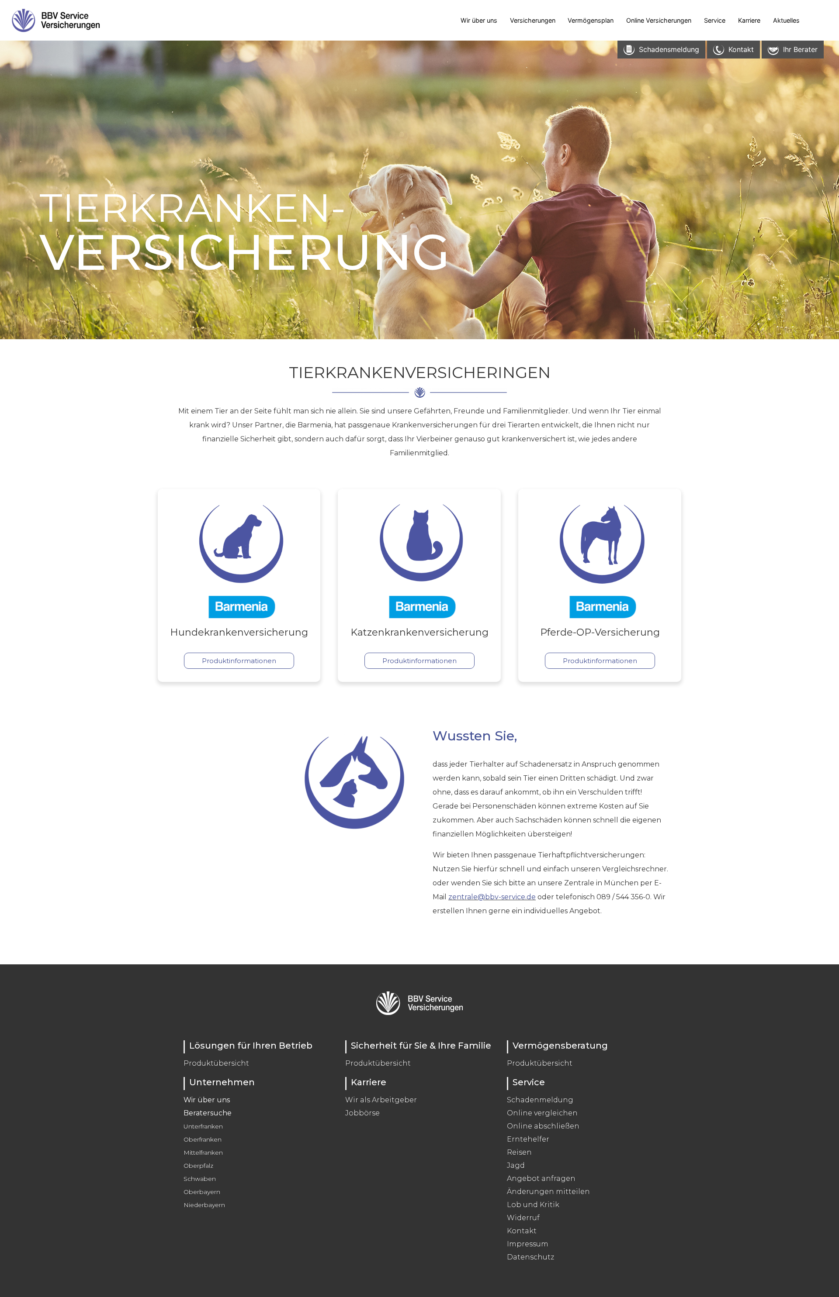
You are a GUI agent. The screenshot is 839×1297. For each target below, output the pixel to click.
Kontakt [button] (741, 49)
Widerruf (523, 1218)
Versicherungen (532, 20)
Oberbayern (202, 1192)
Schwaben (200, 1179)
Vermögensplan (591, 20)
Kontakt (522, 1231)
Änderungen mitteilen (548, 1191)
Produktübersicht (216, 1063)
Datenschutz (530, 1257)
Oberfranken (203, 1139)
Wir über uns (479, 20)
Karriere (749, 20)
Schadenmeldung (540, 1100)
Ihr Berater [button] (800, 49)
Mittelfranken (203, 1152)
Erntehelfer (528, 1139)
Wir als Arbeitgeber (381, 1100)
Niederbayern (204, 1205)
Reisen (519, 1152)
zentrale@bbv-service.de (492, 897)
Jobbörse (362, 1113)
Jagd (516, 1165)
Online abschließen (543, 1126)
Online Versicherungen (658, 20)
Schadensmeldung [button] (669, 49)
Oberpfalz (198, 1166)
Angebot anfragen (541, 1178)
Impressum (527, 1244)
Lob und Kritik (533, 1205)
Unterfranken (203, 1126)
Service (714, 20)
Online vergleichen (542, 1113)
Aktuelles (786, 20)
